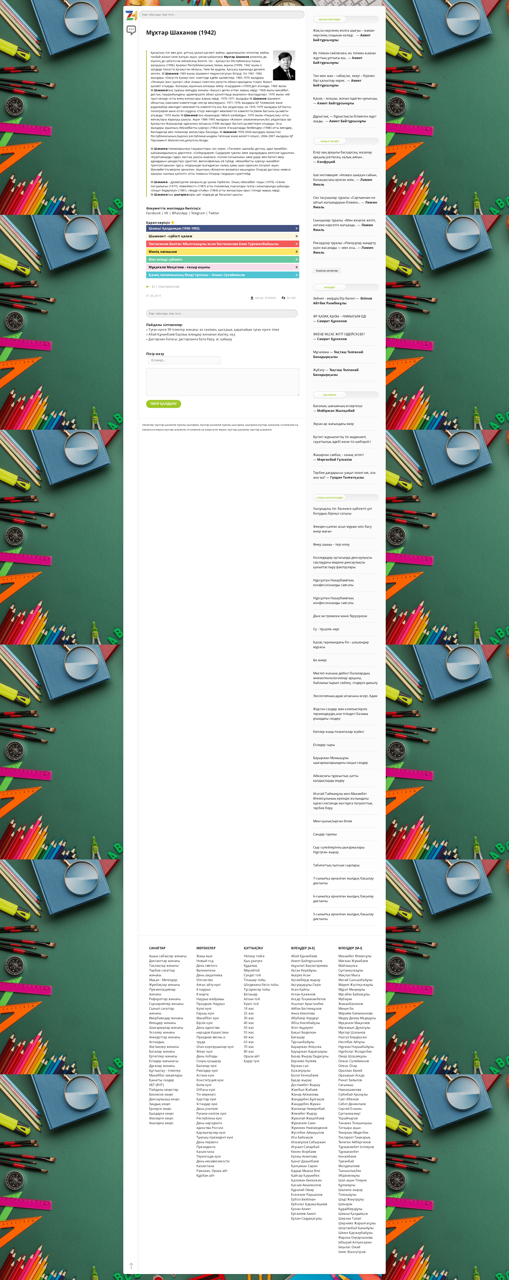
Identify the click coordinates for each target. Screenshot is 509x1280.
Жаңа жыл (204, 956)
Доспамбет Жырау (305, 1085)
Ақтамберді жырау (305, 980)
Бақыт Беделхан (303, 1032)
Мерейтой (252, 970)
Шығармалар (169, 286)
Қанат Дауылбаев (305, 1161)
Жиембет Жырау (304, 1113)
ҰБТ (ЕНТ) (156, 1085)
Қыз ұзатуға (253, 961)
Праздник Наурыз (210, 1004)
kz (154, 286)
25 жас (249, 1013)
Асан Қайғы (300, 989)
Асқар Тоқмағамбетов (308, 999)
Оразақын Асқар (351, 1075)
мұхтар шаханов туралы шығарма (177, 425)
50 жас (249, 1027)
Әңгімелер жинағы (164, 1046)
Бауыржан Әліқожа (306, 1046)
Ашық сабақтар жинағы (168, 956)
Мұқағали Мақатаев (354, 1023)
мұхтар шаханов (260, 429)
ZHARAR (270, 298)
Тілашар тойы (254, 980)
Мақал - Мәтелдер (163, 980)
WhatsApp (180, 213)
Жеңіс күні (204, 1051)
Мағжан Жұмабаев (353, 961)
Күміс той (251, 1004)
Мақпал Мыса (349, 975)
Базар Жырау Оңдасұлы (309, 1056)
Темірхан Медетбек (353, 1132)
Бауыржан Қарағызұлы (309, 1051)
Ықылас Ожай (349, 1247)
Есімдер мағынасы (163, 1061)
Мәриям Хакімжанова (355, 1013)
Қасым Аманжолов (306, 1185)
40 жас (249, 1023)
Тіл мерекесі (206, 1094)
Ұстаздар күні (207, 1104)
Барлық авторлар (327, 270)
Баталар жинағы (162, 1051)
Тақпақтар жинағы (164, 965)
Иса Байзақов (302, 1137)
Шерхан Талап (349, 1218)
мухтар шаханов (238, 429)
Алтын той (252, 999)
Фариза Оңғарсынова (355, 1237)
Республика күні (209, 1118)
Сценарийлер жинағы (166, 1004)
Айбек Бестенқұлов (306, 1008)
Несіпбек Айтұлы (351, 1042)
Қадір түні (251, 1061)
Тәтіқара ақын (349, 1128)
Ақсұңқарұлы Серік (306, 984)
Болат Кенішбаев (304, 1075)
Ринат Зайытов (350, 1080)
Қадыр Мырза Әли (305, 1170)
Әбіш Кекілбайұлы (305, 1023)
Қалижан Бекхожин (306, 1180)
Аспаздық (156, 1042)
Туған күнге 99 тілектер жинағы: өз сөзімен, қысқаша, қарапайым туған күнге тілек (214, 329)
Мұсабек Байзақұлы (354, 994)
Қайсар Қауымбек (305, 1175)
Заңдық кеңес (160, 1104)
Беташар (250, 994)
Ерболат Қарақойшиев (309, 1204)
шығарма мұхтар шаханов (262, 425)
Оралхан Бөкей (350, 1070)
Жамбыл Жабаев (304, 1089)
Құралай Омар (302, 1190)
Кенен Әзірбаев (303, 1151)
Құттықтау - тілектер (165, 1070)
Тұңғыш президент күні (214, 1137)
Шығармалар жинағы (166, 1027)
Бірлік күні (204, 1023)
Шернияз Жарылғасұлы (357, 1223)
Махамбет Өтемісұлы (354, 956)
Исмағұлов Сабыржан (308, 1142)
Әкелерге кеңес (161, 1118)
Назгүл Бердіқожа (352, 1037)
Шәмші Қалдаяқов (353, 1213)
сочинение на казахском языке (206, 429)
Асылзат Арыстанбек (307, 1004)
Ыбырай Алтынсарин (355, 1242)
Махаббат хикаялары (165, 1075)
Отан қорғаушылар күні (215, 1046)
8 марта (202, 994)
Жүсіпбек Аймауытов (307, 1132)
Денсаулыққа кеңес (164, 1099)
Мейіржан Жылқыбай (336, 410)
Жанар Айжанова (305, 1094)
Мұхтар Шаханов (351, 1032)
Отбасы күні (205, 1089)
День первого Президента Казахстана (207, 1147)
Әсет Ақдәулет (302, 1027)
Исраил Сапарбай (305, 1147)
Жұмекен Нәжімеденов (309, 1128)
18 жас (249, 1008)
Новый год (204, 961)
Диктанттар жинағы (164, 961)
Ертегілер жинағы (163, 1056)
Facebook (153, 213)
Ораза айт (252, 1056)
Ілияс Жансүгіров (351, 1252)
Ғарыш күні (205, 1013)
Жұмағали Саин (303, 1123)
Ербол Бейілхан (303, 1199)
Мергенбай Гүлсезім (334, 459)
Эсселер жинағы (162, 1032)
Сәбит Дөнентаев (352, 1104)
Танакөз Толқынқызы (355, 1123)
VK (166, 213)
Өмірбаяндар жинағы (166, 1018)
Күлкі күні (203, 1008)
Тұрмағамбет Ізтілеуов (356, 1147)
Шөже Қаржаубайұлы (355, 1233)
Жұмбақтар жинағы (164, 984)
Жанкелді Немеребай (308, 1108)
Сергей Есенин (350, 1108)
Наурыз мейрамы (210, 999)
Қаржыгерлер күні (210, 1132)
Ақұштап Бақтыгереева (309, 965)
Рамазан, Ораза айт (211, 1170)
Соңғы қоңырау (208, 1061)
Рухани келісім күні (211, 1113)
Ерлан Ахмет (301, 1209)
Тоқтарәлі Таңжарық (354, 1137)
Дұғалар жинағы (162, 1066)
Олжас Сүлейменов (353, 1061)
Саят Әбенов (348, 1099)
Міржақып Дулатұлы (354, 1027)
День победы (206, 1056)
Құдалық (250, 965)
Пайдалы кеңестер (163, 1089)
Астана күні (205, 1075)
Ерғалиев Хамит (303, 1213)
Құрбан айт (205, 1175)
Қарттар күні (206, 1099)
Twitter (214, 213)
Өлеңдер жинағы (162, 1023)
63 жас (249, 1042)
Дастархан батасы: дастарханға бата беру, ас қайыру (190, 339)
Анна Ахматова (303, 1013)
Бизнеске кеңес (161, 1094)
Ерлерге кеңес (160, 1108)
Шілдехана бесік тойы (261, 984)
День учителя (207, 1108)
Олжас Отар (347, 1066)
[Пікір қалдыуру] (131, 30)
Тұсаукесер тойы (257, 989)
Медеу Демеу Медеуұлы (357, 1018)
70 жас (249, 1046)
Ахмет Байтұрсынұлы (335, 103)
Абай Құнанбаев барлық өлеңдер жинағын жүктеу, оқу (192, 334)
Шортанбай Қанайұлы (356, 1228)
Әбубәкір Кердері (305, 1018)
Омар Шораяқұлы (352, 1056)
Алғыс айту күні (208, 984)
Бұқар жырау (301, 1080)
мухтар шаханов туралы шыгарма (222, 425)
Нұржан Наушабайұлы (356, 1046)
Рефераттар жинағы (165, 999)
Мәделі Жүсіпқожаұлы (355, 984)
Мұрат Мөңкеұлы (351, 989)
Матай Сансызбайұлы (355, 980)
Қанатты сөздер (161, 1080)
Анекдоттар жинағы (164, 1037)
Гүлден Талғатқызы (347, 477)
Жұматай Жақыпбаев (307, 1118)
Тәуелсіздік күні (208, 1156)
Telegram (198, 213)
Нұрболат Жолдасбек (355, 1051)
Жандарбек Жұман (306, 1104)
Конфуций (326, 162)
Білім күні (203, 1085)
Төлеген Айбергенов (354, 1142)
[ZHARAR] (131, 14)
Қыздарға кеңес (161, 1113)
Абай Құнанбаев (304, 956)
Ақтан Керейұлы (304, 970)
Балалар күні (206, 1066)
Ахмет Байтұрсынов (306, 961)
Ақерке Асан (301, 975)
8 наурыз (203, 989)
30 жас (249, 1018)
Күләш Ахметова (304, 1156)
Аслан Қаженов (303, 994)
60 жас (249, 1037)
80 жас (249, 1051)
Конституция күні (209, 1080)
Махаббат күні (207, 1018)
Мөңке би (346, 1008)
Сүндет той (252, 975)
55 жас (249, 1032)
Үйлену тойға (254, 956)
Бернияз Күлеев (303, 1061)
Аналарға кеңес (161, 1123)
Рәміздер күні (207, 1070)
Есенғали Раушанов (306, 1194)
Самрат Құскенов (332, 321)
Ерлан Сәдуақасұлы (306, 1218)
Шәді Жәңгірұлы (351, 1199)
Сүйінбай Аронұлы (353, 1094)
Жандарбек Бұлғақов (307, 1099)
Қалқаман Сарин (304, 1166)
